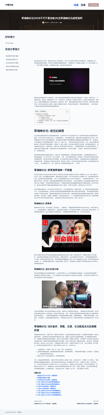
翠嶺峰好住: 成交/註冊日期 (46, 119)
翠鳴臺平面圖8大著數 (43, 378)
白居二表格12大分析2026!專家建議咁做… (49, 395)
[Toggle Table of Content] (66, 111)
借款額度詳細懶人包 (12, 59)
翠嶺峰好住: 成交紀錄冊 (42, 114)
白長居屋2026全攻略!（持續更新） (47, 380)
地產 (76, 4)
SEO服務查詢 (93, 5)
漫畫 (83, 4)
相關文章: (41, 122)
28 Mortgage (9, 43)
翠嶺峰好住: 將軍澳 (45, 117)
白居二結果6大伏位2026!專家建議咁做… (49, 390)
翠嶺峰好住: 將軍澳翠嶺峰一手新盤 (47, 115)
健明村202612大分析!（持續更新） (47, 375)
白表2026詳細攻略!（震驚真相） (47, 386)
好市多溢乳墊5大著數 (12, 63)
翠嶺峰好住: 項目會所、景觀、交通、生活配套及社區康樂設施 (53, 120)
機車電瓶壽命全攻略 (12, 70)
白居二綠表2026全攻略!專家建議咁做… (49, 382)
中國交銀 (9, 5)
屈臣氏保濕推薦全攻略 (12, 66)
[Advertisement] (66, 46)
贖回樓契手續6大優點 (12, 56)
